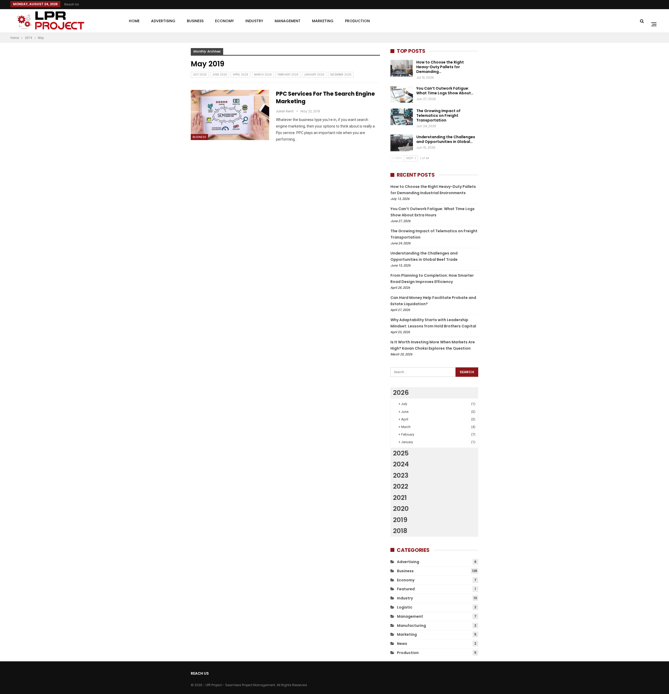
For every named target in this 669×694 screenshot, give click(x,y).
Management (288, 21)
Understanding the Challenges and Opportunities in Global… (445, 139)
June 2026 (219, 75)
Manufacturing (411, 625)
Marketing (322, 21)
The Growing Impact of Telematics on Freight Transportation (438, 115)
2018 (400, 530)
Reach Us (71, 4)
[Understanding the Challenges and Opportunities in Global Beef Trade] (401, 143)
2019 (400, 519)
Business (195, 21)
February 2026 (288, 75)
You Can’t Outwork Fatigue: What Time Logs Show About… (445, 91)
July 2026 (200, 75)
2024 (401, 464)
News (402, 643)
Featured (406, 589)
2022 (400, 486)
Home (134, 21)
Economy (224, 21)
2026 (401, 392)
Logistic (404, 607)
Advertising (163, 21)
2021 (400, 497)
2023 (400, 475)
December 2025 (340, 75)
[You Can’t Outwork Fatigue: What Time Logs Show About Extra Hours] (401, 94)
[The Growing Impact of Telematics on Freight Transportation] (401, 116)
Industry (254, 21)
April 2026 (240, 75)
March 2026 (263, 75)
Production (357, 21)
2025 (401, 453)
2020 (401, 508)
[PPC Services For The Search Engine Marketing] (230, 115)
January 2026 (314, 75)
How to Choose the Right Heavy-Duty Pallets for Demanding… (440, 67)
